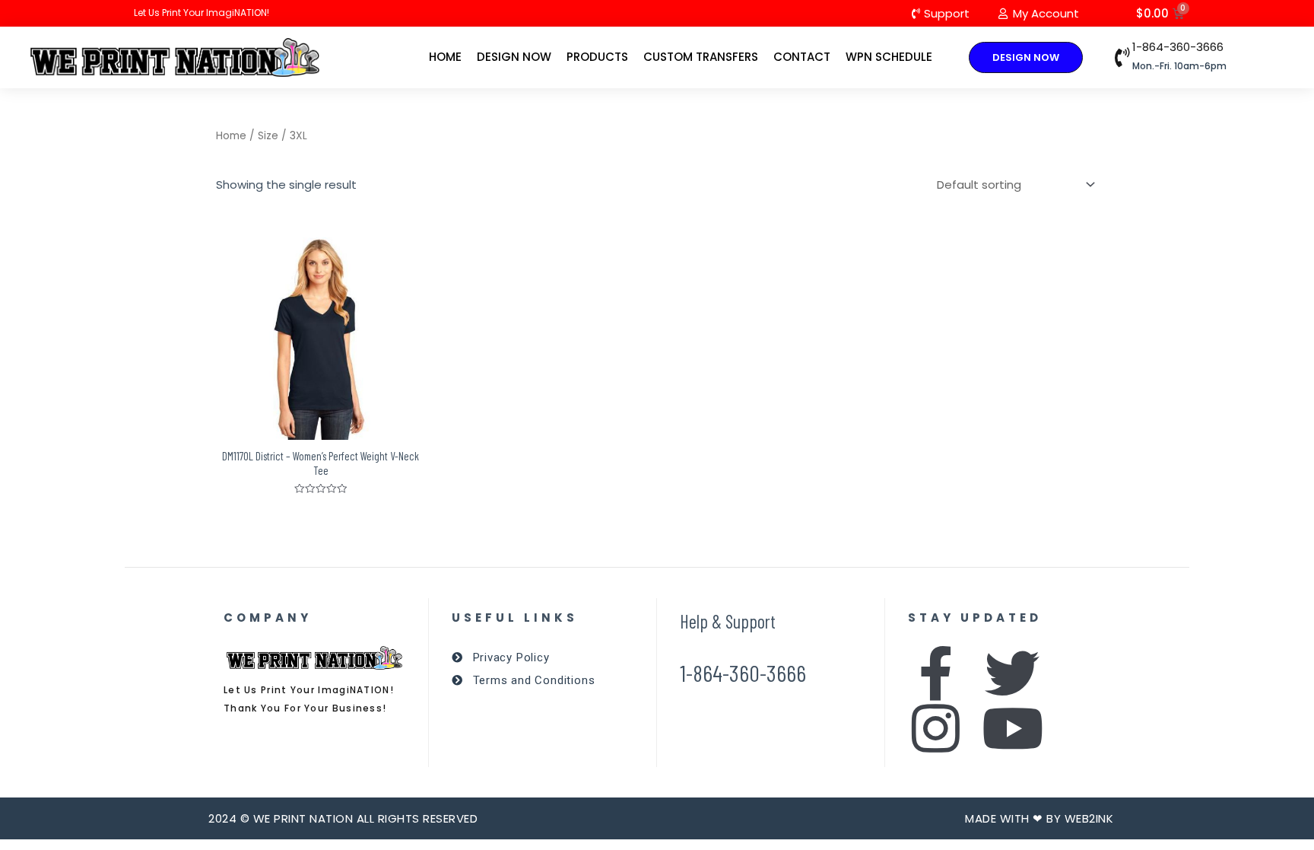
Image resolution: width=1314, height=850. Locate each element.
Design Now (514, 57)
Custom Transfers (700, 57)
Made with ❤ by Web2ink (1039, 818)
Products (597, 57)
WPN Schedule (889, 57)
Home (445, 57)
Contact (801, 57)
